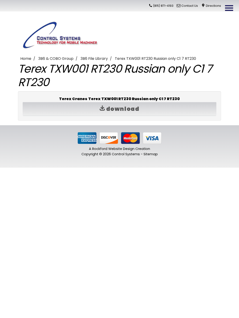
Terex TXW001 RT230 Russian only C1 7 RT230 (155, 58)
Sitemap (151, 154)
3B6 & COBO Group (56, 58)
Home (25, 58)
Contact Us (189, 6)
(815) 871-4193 (163, 6)
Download (122, 109)
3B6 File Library (94, 58)
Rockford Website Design (113, 148)
